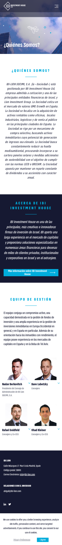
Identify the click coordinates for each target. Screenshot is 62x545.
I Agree (43, 539)
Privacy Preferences (22, 539)
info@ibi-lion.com (27, 474)
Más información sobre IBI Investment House (27, 272)
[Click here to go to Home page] (15, 6)
